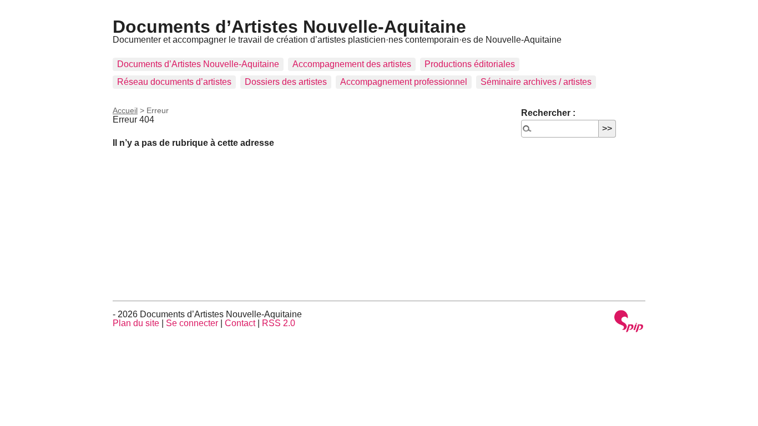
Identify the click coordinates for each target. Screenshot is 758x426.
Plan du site (136, 323)
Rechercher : (548, 113)
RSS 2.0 (278, 323)
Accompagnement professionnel (403, 82)
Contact (240, 323)
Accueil (125, 110)
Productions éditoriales (470, 64)
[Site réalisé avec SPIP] (628, 322)
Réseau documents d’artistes (174, 82)
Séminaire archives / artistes (536, 82)
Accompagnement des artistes (351, 64)
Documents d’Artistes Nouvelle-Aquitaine (289, 27)
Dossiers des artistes (286, 82)
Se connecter (192, 323)
